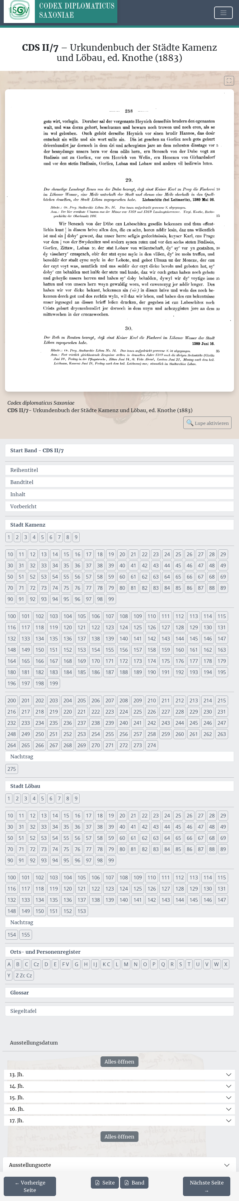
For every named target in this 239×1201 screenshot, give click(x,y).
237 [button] (81, 722)
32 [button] (32, 565)
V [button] (207, 964)
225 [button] (138, 711)
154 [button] (95, 649)
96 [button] (77, 599)
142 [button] (152, 638)
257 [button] (138, 734)
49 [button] (223, 565)
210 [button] (152, 700)
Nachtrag (21, 756)
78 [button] (100, 587)
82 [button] (145, 587)
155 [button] (109, 649)
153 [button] (81, 649)
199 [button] (53, 683)
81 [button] (133, 587)
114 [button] (208, 616)
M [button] (126, 964)
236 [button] (67, 722)
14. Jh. (17, 1086)
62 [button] (145, 576)
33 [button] (44, 565)
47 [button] (201, 565)
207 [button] (109, 700)
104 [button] (67, 616)
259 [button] (166, 734)
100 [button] (11, 616)
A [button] (9, 964)
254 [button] (95, 734)
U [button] (198, 964)
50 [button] (10, 576)
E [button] (55, 964)
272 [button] (124, 745)
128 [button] (180, 627)
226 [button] (152, 711)
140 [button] (124, 638)
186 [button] (95, 672)
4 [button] (34, 537)
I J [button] (95, 964)
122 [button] (95, 627)
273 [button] (138, 745)
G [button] (76, 964)
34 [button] (55, 565)
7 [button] (59, 537)
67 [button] (201, 576)
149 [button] (25, 649)
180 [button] (11, 672)
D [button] (46, 964)
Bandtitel (21, 482)
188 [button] (124, 672)
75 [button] (66, 587)
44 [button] (167, 565)
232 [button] (11, 722)
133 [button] (25, 638)
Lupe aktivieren (207, 422)
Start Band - (37, 450)
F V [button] (65, 964)
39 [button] (111, 565)
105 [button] (81, 616)
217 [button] (25, 711)
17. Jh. (17, 1120)
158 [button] (152, 649)
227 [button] (166, 711)
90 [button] (10, 599)
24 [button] (167, 554)
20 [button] (122, 554)
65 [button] (178, 576)
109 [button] (138, 616)
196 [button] (11, 683)
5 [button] (42, 537)
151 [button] (53, 649)
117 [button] (25, 627)
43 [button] (156, 565)
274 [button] (152, 745)
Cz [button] (36, 964)
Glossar (19, 992)
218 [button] (39, 711)
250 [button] (39, 734)
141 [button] (138, 638)
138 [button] (95, 638)
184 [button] (67, 672)
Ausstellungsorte (30, 1165)
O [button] (145, 964)
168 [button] (67, 661)
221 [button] (81, 711)
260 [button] (180, 734)
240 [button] (124, 722)
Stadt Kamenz (27, 525)
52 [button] (32, 576)
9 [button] (76, 537)
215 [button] (222, 700)
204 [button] (67, 700)
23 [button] (156, 554)
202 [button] (39, 700)
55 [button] (66, 576)
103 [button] (53, 616)
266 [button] (39, 745)
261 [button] (194, 734)
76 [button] (77, 587)
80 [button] (122, 587)
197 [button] (25, 683)
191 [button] (166, 672)
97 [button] (88, 599)
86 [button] (189, 587)
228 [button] (180, 711)
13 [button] (44, 554)
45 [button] (178, 565)
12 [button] (32, 554)
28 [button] (212, 554)
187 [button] (109, 672)
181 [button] (25, 672)
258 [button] (152, 734)
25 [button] (178, 554)
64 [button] (167, 576)
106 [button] (95, 616)
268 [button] (67, 745)
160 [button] (180, 649)
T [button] (189, 964)
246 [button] (208, 722)
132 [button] (11, 638)
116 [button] (11, 627)
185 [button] (81, 672)
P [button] (154, 964)
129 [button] (194, 627)
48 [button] (212, 565)
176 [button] (180, 661)
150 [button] (39, 649)
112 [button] (180, 616)
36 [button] (77, 565)
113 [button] (194, 616)
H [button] (86, 964)
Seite (108, 1183)
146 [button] (208, 638)
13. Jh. (17, 1074)
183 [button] (53, 672)
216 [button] (11, 711)
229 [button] (194, 711)
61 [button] (133, 576)
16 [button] (77, 554)
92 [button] (32, 599)
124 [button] (124, 627)
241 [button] (138, 722)
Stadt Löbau (25, 786)
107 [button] (109, 616)
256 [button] (124, 734)
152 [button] (67, 649)
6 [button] (50, 537)
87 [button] (201, 587)
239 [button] (109, 722)
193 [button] (194, 672)
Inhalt (18, 494)
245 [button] (194, 722)
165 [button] (25, 661)
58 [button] (100, 576)
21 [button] (133, 554)
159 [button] (166, 649)
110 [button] (152, 616)
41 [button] (133, 565)
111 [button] (166, 616)
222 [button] (95, 711)
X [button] (225, 964)
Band (138, 1183)
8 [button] (67, 537)
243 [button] (166, 722)
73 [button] (44, 587)
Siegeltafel (23, 1011)
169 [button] (81, 661)
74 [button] (55, 587)
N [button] (136, 964)
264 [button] (11, 745)
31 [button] (21, 565)
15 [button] (66, 554)
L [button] (117, 964)
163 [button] (222, 649)
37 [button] (88, 565)
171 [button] (109, 661)
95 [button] (66, 599)
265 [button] (25, 745)
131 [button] (222, 627)
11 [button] (21, 554)
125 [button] (138, 627)
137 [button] (81, 638)
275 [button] (11, 769)
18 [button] (100, 554)
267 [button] (53, 745)
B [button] (17, 964)
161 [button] (194, 649)
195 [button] (222, 672)
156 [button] (124, 649)
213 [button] (194, 700)
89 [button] (223, 587)
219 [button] (53, 711)
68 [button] (212, 576)
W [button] (216, 964)
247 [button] (222, 722)
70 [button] (10, 587)
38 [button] (100, 565)
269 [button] (81, 745)
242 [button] (152, 722)
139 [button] (109, 638)
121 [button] (81, 627)
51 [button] (21, 576)
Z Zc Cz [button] (24, 975)
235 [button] (53, 722)
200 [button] (11, 700)
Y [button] (8, 975)
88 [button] (212, 587)
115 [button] (222, 616)
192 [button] (180, 672)
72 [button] (32, 587)
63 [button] (156, 576)
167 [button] (53, 661)
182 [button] (39, 672)
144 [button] (180, 638)
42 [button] (145, 565)
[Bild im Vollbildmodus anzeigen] (229, 81)
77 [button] (88, 587)
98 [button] (100, 599)
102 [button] (39, 616)
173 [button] (138, 661)
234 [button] (39, 722)
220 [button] (67, 711)
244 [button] (180, 722)
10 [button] (10, 554)
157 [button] (138, 649)
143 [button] (166, 638)
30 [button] (10, 565)
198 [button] (39, 683)
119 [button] (53, 627)
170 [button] (95, 661)
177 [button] (194, 661)
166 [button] (39, 661)
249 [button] (25, 734)
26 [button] (189, 554)
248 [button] (11, 734)
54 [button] (55, 576)
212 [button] (180, 700)
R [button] (172, 964)
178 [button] (208, 661)
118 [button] (39, 627)
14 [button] (55, 554)
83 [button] (156, 587)
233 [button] (25, 722)
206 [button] (95, 700)
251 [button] (53, 734)
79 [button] (111, 587)
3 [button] (25, 537)
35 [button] (66, 565)
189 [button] (138, 672)
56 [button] (77, 576)
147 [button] (222, 638)
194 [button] (208, 672)
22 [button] (145, 554)
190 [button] (152, 672)
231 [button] (222, 711)
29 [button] (223, 554)
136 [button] (67, 638)
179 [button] (222, 661)
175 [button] (166, 661)
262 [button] (208, 734)
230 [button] (208, 711)
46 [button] (189, 565)
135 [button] (53, 638)
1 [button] (8, 537)
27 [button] (201, 554)
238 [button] (95, 722)
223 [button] (109, 711)
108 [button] (124, 616)
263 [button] (222, 734)
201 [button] (25, 700)
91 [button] (21, 599)
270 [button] (95, 745)
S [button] (180, 964)
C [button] (26, 964)
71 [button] (21, 587)
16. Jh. (17, 1109)
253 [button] (81, 734)
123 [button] (109, 627)
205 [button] (81, 700)
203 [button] (53, 700)
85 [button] (178, 587)
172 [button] (124, 661)
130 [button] (208, 627)
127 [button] (166, 627)
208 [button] (124, 700)
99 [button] (111, 599)
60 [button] (122, 576)
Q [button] (163, 964)
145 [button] (194, 638)
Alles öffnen (119, 1062)
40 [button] (122, 565)
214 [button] (208, 700)
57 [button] (88, 576)
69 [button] (223, 576)
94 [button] (55, 599)
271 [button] (109, 745)
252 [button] (67, 734)
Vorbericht (23, 506)
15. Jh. (17, 1097)
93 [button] (44, 599)
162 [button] (208, 649)
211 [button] (166, 700)
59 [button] (111, 576)
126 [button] (152, 627)
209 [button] (138, 700)
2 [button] (17, 537)
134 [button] (39, 638)
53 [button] (44, 576)
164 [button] (11, 661)
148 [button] (11, 649)
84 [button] (167, 587)
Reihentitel (24, 470)
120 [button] (67, 627)
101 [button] (25, 616)
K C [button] (106, 964)
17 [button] (88, 554)
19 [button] (111, 554)
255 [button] (109, 734)
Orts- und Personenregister (45, 952)
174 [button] (152, 661)
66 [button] (189, 576)
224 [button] (124, 711)
